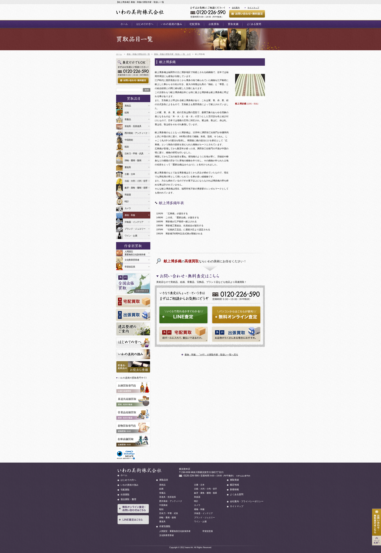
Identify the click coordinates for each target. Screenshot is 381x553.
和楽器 (128, 194)
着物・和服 (130, 215)
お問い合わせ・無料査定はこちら (376, 522)
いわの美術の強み (171, 24)
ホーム (124, 24)
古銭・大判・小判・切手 (136, 181)
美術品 (128, 105)
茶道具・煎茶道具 (133, 126)
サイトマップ (253, 8)
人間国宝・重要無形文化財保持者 (174, 531)
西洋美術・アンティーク (136, 133)
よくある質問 (254, 24)
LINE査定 (183, 314)
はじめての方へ (144, 24)
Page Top (376, 540)
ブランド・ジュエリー (135, 229)
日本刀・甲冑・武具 (134, 153)
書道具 (128, 167)
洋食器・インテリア (134, 222)
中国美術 (129, 140)
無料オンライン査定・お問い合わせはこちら (133, 508)
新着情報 (234, 489)
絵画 (127, 112)
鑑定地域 (234, 484)
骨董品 (128, 119)
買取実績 (232, 24)
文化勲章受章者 (132, 260)
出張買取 (213, 24)
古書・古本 (130, 174)
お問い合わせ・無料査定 (247, 14)
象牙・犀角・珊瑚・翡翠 (136, 187)
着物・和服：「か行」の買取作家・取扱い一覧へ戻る (211, 354)
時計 (127, 201)
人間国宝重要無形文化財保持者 (135, 253)
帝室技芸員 (130, 266)
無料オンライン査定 (236, 314)
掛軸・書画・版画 (133, 160)
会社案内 (236, 8)
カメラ (128, 208)
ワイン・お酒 (131, 235)
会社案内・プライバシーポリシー (246, 501)
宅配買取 (194, 24)
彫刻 (127, 146)
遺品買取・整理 (128, 499)
